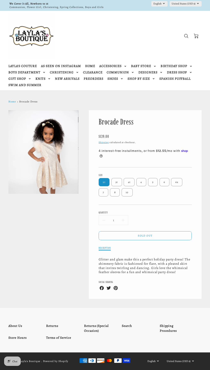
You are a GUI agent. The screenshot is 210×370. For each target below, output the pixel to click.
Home (12, 101)
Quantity (103, 212)
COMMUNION (118, 72)
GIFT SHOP (17, 79)
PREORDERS (93, 79)
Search (127, 326)
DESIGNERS (148, 72)
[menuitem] (22, 66)
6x (176, 182)
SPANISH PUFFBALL (175, 79)
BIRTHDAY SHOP (174, 66)
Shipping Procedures (168, 328)
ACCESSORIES (110, 66)
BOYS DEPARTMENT (24, 72)
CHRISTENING (62, 72)
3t (116, 182)
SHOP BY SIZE (139, 79)
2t (104, 182)
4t (129, 182)
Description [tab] (105, 247)
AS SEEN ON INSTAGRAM (61, 66)
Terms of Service (58, 337)
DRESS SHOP (177, 72)
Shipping (104, 142)
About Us (15, 326)
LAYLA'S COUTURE (22, 66)
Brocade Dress (28, 101)
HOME (90, 66)
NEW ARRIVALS (67, 79)
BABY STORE (141, 66)
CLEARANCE (93, 72)
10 (127, 192)
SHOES (112, 79)
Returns (52, 326)
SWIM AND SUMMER (24, 85)
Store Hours (17, 337)
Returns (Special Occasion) (96, 328)
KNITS (40, 79)
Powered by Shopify (55, 361)
